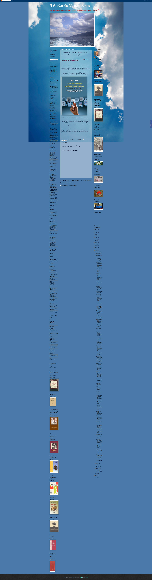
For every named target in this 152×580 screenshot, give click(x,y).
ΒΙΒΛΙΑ (66, 142)
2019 (96, 240)
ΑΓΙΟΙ (51, 98)
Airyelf (81, 577)
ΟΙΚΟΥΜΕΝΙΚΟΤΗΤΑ (53, 231)
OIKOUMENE (52, 309)
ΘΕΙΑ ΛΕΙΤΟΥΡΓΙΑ (53, 168)
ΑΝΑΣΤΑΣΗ (53, 66)
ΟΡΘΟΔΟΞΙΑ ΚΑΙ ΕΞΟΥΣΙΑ (53, 243)
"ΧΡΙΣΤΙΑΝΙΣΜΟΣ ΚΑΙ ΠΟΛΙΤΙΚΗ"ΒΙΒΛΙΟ (53, 87)
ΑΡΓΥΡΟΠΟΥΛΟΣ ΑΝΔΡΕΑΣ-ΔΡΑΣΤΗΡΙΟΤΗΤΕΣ (53, 117)
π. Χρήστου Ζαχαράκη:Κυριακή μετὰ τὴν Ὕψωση (99, 278)
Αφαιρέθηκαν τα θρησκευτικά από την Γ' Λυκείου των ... (99, 397)
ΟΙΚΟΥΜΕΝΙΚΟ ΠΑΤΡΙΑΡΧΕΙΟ (52, 229)
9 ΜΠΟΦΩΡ (52, 95)
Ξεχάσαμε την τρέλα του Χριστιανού (98, 274)
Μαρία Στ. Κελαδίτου (53, 215)
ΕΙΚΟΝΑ (51, 146)
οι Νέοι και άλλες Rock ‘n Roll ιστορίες (53, 223)
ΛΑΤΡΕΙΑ (51, 209)
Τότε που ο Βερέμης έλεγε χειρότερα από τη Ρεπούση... (99, 441)
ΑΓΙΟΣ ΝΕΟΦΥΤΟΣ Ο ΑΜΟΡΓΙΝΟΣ (53, 103)
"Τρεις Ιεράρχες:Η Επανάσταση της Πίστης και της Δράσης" (54, 79)
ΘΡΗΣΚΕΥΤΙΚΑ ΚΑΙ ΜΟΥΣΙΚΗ (53, 331)
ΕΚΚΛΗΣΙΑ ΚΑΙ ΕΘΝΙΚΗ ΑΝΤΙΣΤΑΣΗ (53, 149)
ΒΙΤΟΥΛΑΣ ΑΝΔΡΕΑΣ (53, 132)
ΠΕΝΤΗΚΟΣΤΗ (52, 259)
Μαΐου (97, 465)
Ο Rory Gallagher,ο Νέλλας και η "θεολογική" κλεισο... (98, 367)
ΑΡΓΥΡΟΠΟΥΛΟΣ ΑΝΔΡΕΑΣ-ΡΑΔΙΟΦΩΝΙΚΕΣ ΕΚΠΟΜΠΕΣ (53, 125)
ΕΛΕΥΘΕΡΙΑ (52, 158)
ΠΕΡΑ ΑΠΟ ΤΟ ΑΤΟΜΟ (54, 344)
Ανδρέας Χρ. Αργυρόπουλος (52, 319)
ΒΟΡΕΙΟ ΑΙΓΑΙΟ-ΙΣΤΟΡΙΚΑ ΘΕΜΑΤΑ (53, 135)
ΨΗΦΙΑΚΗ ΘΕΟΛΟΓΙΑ (53, 355)
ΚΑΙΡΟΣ (51, 205)
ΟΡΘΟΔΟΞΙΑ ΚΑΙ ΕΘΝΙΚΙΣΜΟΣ (53, 240)
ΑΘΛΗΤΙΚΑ (52, 107)
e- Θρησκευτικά (52, 356)
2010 (96, 477)
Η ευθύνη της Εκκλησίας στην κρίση (98, 295)
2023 (96, 234)
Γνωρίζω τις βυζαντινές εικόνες (98, 384)
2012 (96, 473)
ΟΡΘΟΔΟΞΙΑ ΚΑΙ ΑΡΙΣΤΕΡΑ (53, 238)
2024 (96, 232)
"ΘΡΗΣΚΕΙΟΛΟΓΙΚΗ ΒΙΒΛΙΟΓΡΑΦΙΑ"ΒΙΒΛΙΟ (53, 75)
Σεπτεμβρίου (98, 256)
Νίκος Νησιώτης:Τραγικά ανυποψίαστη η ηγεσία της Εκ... (99, 348)
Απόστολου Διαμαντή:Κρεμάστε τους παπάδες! (99, 392)
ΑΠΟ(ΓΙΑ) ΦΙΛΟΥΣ (53, 111)
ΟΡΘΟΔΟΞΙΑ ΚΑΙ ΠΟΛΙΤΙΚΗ (53, 248)
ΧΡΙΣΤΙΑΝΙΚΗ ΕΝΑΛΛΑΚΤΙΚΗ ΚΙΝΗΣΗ (52, 283)
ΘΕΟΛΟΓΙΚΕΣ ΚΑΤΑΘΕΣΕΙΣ (52, 329)
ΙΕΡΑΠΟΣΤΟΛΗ (52, 197)
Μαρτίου (97, 468)
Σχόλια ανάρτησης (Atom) (69, 182)
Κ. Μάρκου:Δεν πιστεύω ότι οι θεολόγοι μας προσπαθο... (99, 375)
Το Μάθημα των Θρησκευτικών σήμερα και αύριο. (99, 299)
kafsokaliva (51, 306)
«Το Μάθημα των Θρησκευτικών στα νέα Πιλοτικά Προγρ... (99, 270)
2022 (96, 235)
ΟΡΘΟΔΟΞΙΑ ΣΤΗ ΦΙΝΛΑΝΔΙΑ (53, 250)
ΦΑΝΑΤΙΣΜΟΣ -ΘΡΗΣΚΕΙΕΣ (52, 276)
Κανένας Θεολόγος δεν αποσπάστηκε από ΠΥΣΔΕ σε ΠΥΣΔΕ (99, 417)
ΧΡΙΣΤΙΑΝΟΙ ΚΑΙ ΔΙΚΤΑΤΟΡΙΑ (53, 296)
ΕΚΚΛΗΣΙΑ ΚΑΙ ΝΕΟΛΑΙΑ (52, 153)
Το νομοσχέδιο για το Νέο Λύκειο (99, 361)
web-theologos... (52, 359)
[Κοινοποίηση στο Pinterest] (66, 140)
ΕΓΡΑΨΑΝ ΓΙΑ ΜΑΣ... (53, 143)
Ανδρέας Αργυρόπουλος (98, 58)
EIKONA (51, 303)
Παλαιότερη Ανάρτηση (86, 180)
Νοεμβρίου (98, 253)
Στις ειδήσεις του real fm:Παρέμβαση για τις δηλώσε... (99, 436)
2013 (96, 250)
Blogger (86, 577)
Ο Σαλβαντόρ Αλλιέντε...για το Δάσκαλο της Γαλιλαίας (99, 358)
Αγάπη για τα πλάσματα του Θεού (99, 329)
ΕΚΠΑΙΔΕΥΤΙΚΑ (52, 157)
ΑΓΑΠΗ (51, 97)
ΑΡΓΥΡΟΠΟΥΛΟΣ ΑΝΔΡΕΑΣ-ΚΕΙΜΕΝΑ (53, 121)
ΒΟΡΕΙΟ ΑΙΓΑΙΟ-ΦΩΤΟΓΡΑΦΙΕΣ (53, 138)
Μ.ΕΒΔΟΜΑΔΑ (52, 212)
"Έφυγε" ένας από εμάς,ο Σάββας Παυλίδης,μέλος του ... (99, 312)
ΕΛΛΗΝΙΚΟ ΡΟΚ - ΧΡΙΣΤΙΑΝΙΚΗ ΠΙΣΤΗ (53, 161)
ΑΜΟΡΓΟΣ (51, 108)
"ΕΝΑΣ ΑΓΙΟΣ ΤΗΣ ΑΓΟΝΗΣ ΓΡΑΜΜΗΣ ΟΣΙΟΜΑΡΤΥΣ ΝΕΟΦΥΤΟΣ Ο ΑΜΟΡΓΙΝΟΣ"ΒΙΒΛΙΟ (53, 70)
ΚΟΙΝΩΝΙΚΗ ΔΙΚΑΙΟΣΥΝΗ (52, 207)
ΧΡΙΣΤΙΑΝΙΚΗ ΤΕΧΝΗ (53, 286)
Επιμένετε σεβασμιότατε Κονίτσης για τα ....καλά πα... (99, 343)
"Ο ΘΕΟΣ (51, 77)
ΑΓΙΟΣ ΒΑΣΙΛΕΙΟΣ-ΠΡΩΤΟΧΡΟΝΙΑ (53, 100)
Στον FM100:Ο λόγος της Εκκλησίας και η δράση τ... (99, 338)
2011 (96, 475)
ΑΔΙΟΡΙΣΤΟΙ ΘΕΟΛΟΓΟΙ (52, 105)
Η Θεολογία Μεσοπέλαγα (70, 5)
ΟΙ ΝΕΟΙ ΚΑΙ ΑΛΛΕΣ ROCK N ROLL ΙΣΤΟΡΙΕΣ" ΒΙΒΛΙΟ (53, 226)
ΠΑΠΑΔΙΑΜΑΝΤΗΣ (53, 258)
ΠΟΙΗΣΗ (51, 263)
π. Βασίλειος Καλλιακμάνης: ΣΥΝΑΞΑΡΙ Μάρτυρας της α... (99, 451)
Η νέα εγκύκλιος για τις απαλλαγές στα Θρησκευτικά (99, 321)
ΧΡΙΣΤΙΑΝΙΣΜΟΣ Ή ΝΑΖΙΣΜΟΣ (53, 289)
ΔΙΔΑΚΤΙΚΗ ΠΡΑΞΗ (53, 141)
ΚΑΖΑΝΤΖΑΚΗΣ (52, 202)
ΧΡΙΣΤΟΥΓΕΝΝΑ (53, 298)
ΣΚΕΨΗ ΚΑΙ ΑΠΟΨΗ (53, 346)
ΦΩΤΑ (51, 278)
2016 (96, 245)
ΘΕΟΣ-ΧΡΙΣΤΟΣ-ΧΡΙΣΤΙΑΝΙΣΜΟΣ (53, 187)
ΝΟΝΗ (51, 340)
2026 (96, 229)
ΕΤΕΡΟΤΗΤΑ (52, 165)
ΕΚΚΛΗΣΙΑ (51, 147)
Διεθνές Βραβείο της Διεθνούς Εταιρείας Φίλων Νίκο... (99, 353)
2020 (96, 239)
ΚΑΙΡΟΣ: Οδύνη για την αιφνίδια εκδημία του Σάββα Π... (99, 308)
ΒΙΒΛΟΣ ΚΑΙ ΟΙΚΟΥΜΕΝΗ (52, 322)
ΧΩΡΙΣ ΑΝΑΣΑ (52, 302)
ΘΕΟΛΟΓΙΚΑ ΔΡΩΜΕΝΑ (52, 327)
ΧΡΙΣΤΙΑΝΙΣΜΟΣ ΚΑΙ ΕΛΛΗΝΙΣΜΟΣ (53, 291)
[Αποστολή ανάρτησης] (83, 139)
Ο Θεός (51, 221)
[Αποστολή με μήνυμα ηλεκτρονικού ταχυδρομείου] (62, 140)
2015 (96, 247)
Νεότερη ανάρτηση (64, 180)
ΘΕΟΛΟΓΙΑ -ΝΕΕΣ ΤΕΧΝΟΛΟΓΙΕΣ (53, 170)
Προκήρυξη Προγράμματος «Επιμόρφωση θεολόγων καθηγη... (99, 402)
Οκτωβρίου (98, 255)
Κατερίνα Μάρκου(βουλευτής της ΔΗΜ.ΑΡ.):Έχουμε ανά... (99, 380)
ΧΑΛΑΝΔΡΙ (52, 279)
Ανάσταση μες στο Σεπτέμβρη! (99, 292)
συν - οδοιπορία (52, 347)
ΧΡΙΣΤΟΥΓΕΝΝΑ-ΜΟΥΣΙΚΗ (53, 300)
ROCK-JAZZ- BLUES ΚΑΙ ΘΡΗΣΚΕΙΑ (53, 311)
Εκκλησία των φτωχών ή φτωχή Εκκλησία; (98, 388)
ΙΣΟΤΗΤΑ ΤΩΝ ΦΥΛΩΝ (54, 200)
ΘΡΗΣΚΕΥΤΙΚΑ (52, 190)
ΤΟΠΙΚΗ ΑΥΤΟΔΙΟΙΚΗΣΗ (52, 272)
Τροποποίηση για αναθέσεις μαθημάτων (99, 426)
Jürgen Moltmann (53, 305)
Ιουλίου (97, 461)
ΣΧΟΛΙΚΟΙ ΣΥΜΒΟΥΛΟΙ (52, 270)
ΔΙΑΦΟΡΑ (51, 139)
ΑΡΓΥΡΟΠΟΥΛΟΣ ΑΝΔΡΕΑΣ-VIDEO (53, 129)
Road (50, 358)
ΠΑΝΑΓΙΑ (51, 255)
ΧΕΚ (50, 281)
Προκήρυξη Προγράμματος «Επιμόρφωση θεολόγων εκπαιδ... (99, 445)
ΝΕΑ (50, 218)
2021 (96, 237)
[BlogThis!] (63, 140)
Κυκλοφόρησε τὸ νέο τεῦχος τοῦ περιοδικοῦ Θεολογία (99, 325)
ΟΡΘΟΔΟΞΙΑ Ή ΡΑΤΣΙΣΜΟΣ (52, 235)
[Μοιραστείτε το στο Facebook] (65, 140)
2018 (96, 242)
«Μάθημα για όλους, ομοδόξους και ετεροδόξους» (99, 413)
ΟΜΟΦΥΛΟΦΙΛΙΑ (53, 233)
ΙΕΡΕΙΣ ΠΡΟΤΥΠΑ (53, 198)
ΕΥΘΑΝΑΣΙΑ (52, 166)
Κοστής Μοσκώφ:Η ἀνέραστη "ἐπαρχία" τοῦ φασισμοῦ (99, 333)
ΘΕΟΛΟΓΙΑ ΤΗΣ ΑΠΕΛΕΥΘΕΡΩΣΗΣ (53, 175)
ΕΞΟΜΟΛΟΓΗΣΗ (53, 163)
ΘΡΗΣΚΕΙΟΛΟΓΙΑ (53, 189)
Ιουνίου (97, 463)
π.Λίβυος (51, 253)
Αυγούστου (98, 460)
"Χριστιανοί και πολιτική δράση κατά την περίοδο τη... (99, 259)
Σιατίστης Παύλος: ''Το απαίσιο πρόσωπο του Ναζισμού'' (99, 303)
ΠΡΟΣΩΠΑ (51, 266)
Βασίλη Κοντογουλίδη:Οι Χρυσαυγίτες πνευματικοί (99, 316)
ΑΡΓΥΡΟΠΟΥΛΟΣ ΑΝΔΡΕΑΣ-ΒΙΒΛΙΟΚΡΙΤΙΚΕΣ (53, 114)
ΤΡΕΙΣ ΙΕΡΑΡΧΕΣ (53, 274)
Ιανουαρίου (98, 471)
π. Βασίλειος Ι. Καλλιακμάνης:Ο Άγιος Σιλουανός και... (99, 283)
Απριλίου (98, 466)
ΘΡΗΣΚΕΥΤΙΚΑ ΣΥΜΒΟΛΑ (52, 193)
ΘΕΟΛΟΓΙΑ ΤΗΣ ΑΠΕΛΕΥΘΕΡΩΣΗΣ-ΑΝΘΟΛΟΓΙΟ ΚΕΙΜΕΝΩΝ (53, 179)
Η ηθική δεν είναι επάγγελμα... (99, 364)
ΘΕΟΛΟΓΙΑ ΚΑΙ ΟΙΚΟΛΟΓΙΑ (52, 172)
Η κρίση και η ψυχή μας (98, 371)
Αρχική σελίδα (75, 180)
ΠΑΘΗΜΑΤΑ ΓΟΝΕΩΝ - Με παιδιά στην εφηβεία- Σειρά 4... (99, 288)
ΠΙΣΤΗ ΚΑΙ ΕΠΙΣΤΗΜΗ (54, 261)
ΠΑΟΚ (51, 256)
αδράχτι (51, 317)
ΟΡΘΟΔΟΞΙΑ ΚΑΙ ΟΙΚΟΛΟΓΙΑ (53, 245)
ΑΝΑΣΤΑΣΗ (52, 110)
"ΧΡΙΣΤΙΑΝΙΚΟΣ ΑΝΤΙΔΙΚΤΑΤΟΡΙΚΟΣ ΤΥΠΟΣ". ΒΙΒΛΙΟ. (53, 84)
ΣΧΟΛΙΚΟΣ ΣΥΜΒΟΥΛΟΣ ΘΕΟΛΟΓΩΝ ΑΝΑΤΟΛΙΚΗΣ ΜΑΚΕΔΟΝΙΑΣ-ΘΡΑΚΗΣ (52, 351)
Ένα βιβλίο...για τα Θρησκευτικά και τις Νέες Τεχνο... (99, 422)
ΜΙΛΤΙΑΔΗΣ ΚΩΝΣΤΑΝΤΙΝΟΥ (53, 339)
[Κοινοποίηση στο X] (64, 140)
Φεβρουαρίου (98, 470)
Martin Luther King (53, 308)
